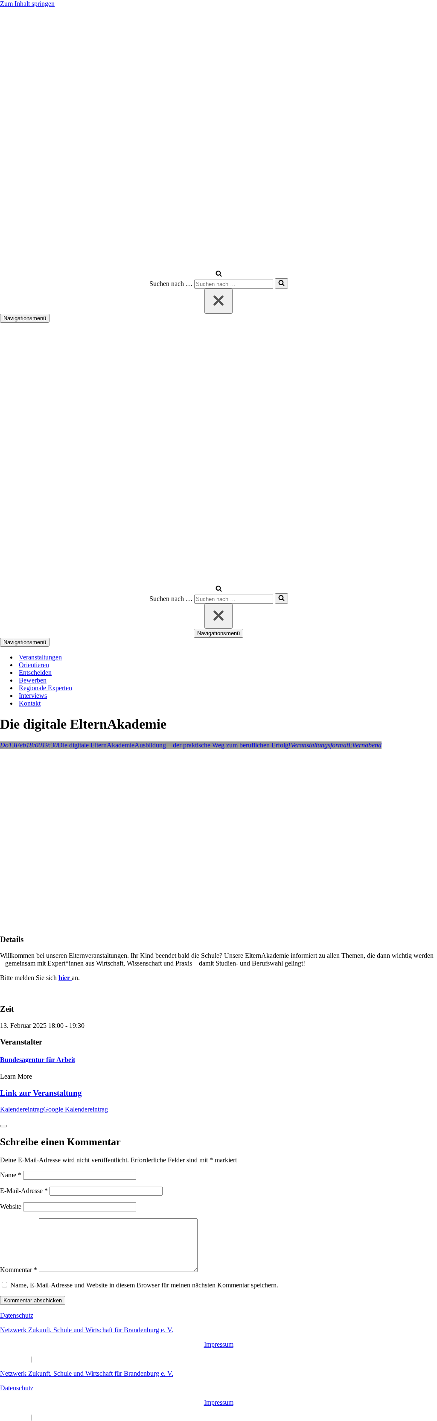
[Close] (3, 1126)
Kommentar (18, 1269)
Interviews (33, 695)
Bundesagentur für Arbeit (37, 1059)
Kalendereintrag (21, 1109)
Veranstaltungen (40, 657)
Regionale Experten (45, 688)
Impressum (218, 1344)
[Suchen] (219, 274)
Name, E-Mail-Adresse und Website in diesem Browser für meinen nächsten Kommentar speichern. (144, 1285)
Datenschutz (16, 1315)
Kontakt (30, 703)
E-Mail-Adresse (24, 1190)
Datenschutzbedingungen (68, 1359)
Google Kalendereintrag (75, 1109)
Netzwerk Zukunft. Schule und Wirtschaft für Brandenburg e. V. (86, 1329)
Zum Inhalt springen (27, 3)
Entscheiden (35, 672)
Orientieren (34, 664)
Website (10, 1206)
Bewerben (33, 680)
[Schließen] (218, 301)
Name (10, 1175)
